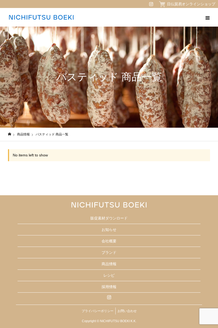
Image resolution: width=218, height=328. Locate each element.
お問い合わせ (127, 311)
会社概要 (109, 241)
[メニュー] (207, 17)
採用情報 (109, 287)
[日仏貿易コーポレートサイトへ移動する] (9, 134)
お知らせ (109, 229)
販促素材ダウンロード (109, 218)
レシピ (109, 275)
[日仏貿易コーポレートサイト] (41, 17)
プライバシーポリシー (98, 311)
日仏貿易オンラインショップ (191, 4)
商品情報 (109, 264)
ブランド (109, 252)
